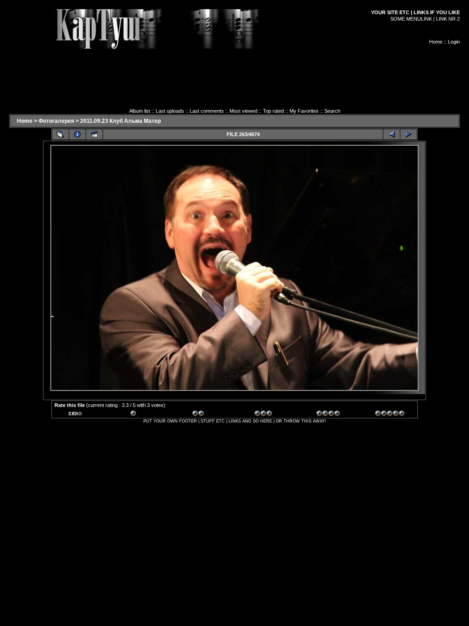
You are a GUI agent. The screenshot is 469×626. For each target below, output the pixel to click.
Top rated (273, 111)
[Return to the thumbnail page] (60, 134)
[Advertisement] (234, 69)
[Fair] (207, 414)
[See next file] (408, 134)
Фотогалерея (56, 121)
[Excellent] (331, 414)
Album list (139, 111)
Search (332, 111)
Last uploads (170, 111)
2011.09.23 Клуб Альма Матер (120, 121)
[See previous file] (391, 134)
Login (454, 41)
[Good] (269, 414)
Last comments (207, 111)
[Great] (389, 414)
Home (435, 41)
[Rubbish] (83, 414)
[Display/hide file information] (77, 134)
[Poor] (145, 414)
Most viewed (243, 111)
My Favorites (304, 111)
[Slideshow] (94, 134)
